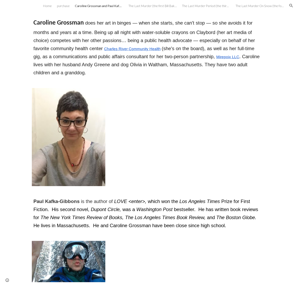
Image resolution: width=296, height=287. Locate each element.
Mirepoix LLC (227, 57)
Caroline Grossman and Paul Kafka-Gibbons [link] (99, 6)
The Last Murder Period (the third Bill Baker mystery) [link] (206, 6)
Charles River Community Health (132, 49)
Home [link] (47, 6)
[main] (148, 47)
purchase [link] (63, 6)
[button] (291, 5)
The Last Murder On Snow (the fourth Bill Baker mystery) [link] (260, 6)
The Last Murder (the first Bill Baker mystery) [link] (152, 6)
